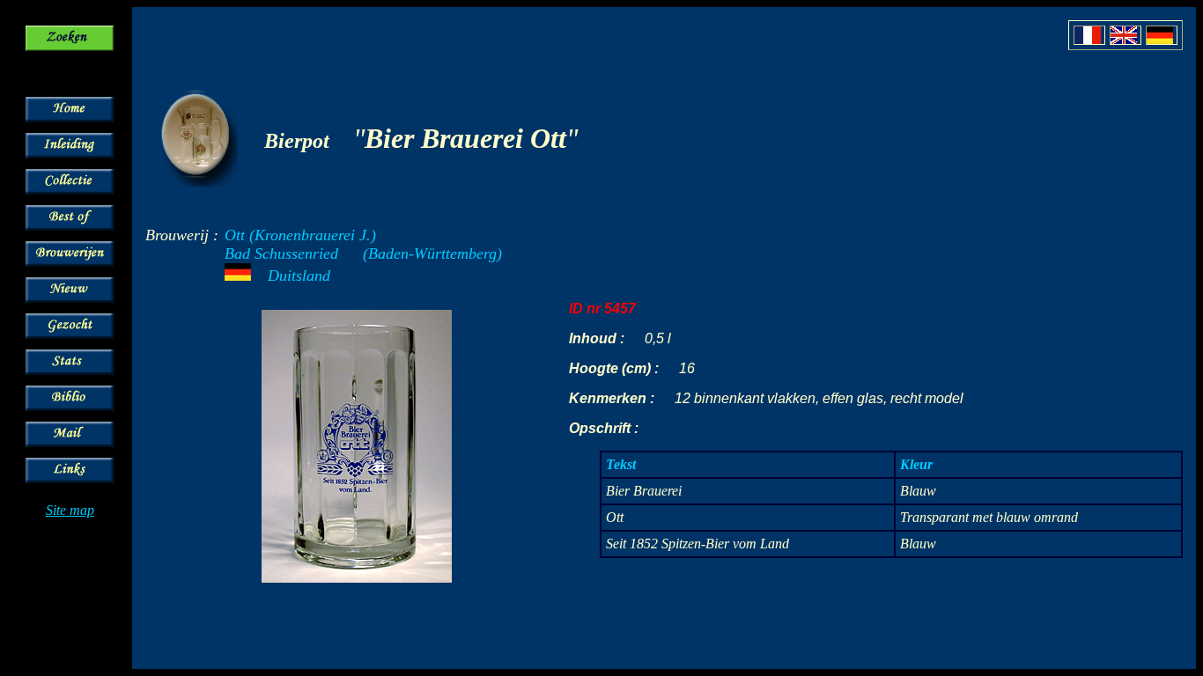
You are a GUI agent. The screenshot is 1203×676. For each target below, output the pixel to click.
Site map (70, 510)
